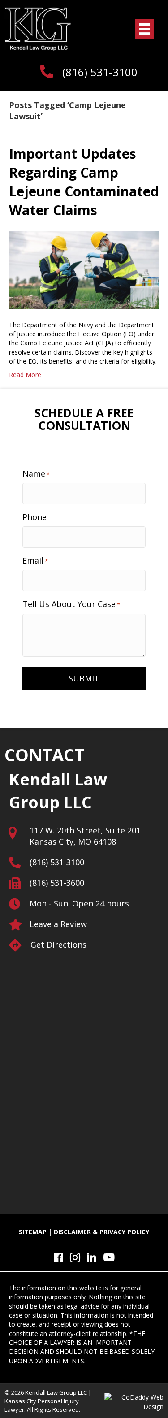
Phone (34, 517)
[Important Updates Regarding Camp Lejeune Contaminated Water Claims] (84, 269)
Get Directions (58, 944)
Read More (25, 374)
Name (36, 473)
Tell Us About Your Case (71, 603)
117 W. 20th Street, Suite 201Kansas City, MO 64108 (85, 836)
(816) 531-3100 (100, 72)
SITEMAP (33, 1231)
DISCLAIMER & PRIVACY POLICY (101, 1231)
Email (35, 560)
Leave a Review (58, 924)
